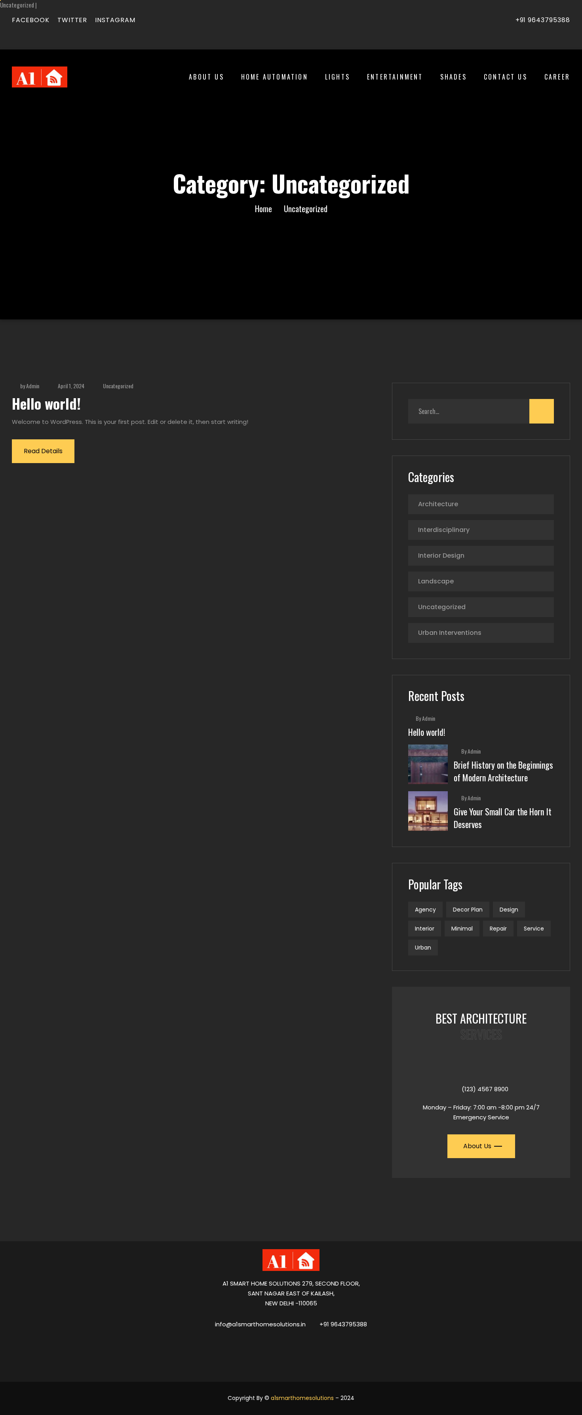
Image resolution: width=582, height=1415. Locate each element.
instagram (115, 20)
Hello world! (46, 403)
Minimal (462, 929)
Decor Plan (468, 910)
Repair (498, 929)
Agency (425, 910)
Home (263, 209)
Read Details (43, 451)
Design (509, 910)
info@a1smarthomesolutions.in (260, 1324)
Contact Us (505, 77)
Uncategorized (118, 386)
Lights (337, 77)
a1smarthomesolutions (302, 1398)
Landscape (436, 581)
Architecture (438, 504)
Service (534, 929)
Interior (424, 929)
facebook (30, 20)
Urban (423, 948)
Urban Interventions (449, 632)
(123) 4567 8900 (485, 1089)
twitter (72, 20)
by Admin (29, 386)
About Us (206, 77)
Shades (453, 77)
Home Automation (274, 77)
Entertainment (395, 77)
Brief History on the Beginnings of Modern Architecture (503, 771)
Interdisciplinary (444, 529)
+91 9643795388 (542, 20)
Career (557, 77)
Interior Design (441, 555)
